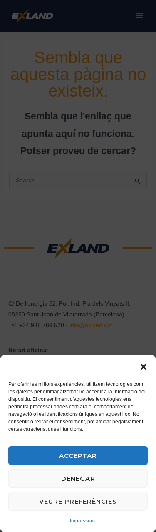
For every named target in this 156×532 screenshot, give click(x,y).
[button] (143, 367)
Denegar (78, 478)
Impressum (82, 521)
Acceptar (78, 456)
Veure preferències (78, 501)
